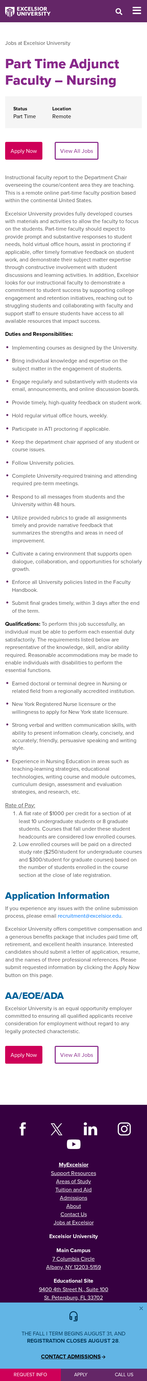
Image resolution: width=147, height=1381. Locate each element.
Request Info (30, 1374)
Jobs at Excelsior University (37, 43)
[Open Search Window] (119, 11)
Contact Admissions (71, 1356)
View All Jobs (76, 151)
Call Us (124, 1374)
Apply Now (24, 151)
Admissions (73, 1197)
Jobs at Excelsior (74, 1222)
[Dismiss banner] (141, 1308)
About (73, 1206)
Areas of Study (73, 1181)
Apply (81, 1374)
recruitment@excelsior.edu (89, 915)
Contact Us (74, 1214)
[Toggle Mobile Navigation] (139, 10)
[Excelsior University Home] (25, 8)
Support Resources (73, 1173)
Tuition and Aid (73, 1189)
